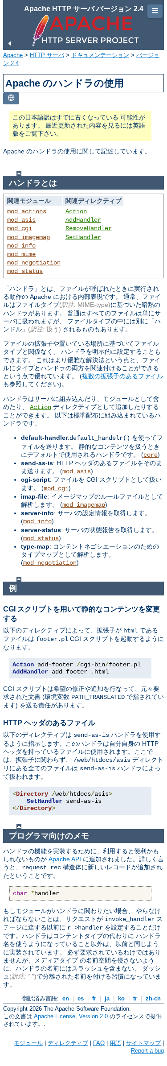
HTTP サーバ (47, 55)
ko (121, 998)
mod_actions (26, 211)
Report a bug (147, 1050)
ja (107, 998)
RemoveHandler (88, 228)
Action (76, 211)
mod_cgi (19, 228)
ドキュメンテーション (100, 55)
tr (135, 998)
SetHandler (83, 237)
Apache (13, 55)
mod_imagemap (28, 237)
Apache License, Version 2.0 (71, 1016)
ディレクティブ (68, 1043)
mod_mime (21, 254)
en (66, 998)
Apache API (65, 859)
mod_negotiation (34, 262)
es (81, 998)
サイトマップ (143, 1043)
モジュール (28, 1043)
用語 (115, 1043)
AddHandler (83, 219)
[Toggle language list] (11, 98)
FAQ (99, 1043)
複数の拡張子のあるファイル (122, 376)
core (150, 455)
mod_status (25, 271)
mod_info (21, 245)
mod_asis (21, 219)
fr (94, 998)
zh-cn (153, 998)
